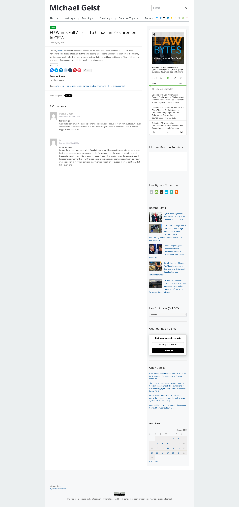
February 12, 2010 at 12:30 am (70, 143)
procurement (119, 86)
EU (63, 86)
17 (168, 448)
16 (163, 448)
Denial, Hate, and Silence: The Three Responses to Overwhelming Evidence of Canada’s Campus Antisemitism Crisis (167, 269)
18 (173, 448)
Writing (69, 18)
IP (109, 86)
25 (173, 453)
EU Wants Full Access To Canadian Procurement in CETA (94, 35)
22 (157, 453)
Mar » (157, 461)
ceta (57, 86)
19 (179, 448)
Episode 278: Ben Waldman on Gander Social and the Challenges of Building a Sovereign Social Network (168, 97)
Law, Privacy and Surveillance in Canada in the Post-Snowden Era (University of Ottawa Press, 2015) (167, 376)
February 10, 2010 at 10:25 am (70, 117)
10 (168, 443)
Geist (75, 7)
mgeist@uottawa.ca (58, 488)
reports (60, 50)
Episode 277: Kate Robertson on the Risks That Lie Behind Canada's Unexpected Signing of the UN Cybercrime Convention (168, 111)
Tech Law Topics (127, 18)
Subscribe (168, 351)
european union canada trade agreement (86, 86)
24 (168, 453)
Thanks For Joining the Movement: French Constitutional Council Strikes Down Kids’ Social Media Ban (166, 251)
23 (163, 453)
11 (173, 443)
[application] (167, 57)
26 (179, 453)
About (53, 18)
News (53, 27)
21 (152, 453)
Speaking (105, 18)
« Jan (151, 461)
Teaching (86, 18)
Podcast (149, 18)
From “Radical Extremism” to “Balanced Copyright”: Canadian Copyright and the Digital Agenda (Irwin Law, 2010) (167, 398)
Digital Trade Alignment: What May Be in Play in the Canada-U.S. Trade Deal (174, 217)
